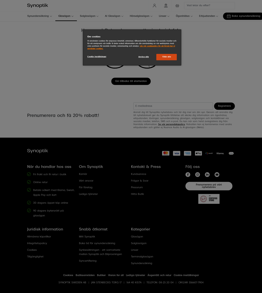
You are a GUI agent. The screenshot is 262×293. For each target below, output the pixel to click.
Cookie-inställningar (96, 57)
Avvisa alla (143, 57)
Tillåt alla (166, 57)
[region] (132, 47)
